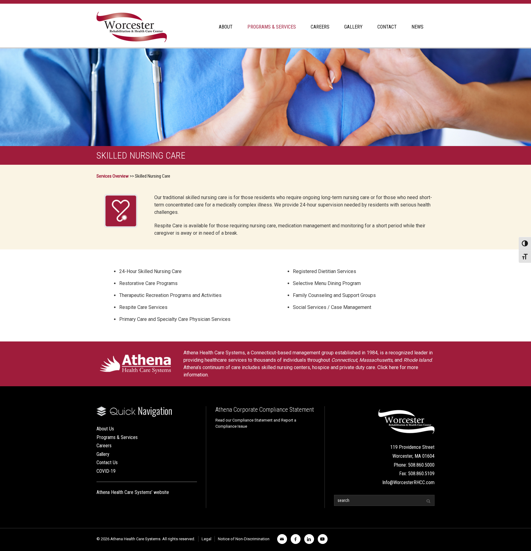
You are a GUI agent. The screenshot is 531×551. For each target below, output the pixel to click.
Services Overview (112, 176)
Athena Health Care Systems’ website (132, 492)
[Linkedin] (309, 539)
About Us (105, 429)
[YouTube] (323, 539)
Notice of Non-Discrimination (243, 539)
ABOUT (226, 27)
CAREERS (320, 27)
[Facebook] (296, 539)
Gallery (102, 454)
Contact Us (107, 462)
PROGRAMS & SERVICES (271, 27)
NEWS (417, 27)
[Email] (282, 539)
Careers (104, 446)
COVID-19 (106, 471)
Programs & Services (117, 437)
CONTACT (387, 27)
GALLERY (353, 27)
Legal (206, 539)
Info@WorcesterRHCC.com (408, 482)
